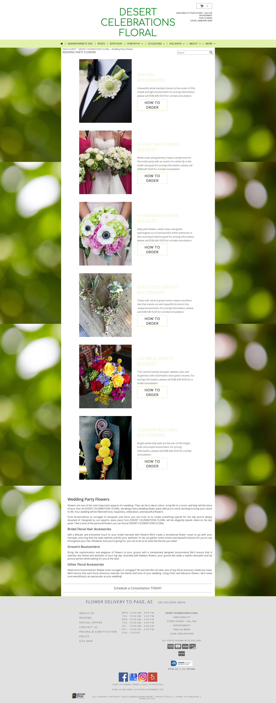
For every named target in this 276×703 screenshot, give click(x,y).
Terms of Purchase (187, 696)
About (193, 43)
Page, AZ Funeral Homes (126, 684)
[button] (204, 6)
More (209, 43)
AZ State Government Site (149, 689)
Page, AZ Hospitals (152, 684)
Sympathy (133, 43)
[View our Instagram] (142, 681)
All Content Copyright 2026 (109, 696)
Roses (101, 43)
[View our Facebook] (123, 681)
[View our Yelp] (152, 681)
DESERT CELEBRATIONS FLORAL (138, 22)
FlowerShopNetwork (140, 696)
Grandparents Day (80, 43)
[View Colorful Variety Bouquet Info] (107, 376)
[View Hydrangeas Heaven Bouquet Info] (107, 233)
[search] (211, 52)
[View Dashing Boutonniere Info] (107, 91)
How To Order (152, 105)
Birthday (116, 43)
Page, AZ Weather (122, 689)
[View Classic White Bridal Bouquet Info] (107, 162)
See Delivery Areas (172, 602)
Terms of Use (147, 698)
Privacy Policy (164, 696)
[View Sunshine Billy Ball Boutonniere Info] (107, 448)
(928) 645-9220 (205, 20)
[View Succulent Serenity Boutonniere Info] (107, 305)
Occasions (155, 43)
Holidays (175, 43)
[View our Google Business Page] (133, 681)
